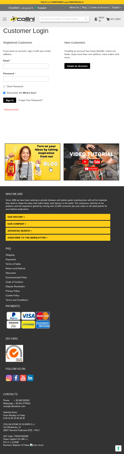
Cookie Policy (12, 295)
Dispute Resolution (15, 286)
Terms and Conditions (17, 300)
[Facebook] (16, 378)
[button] (117, 7)
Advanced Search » (19, 230)
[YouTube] (23, 378)
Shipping (10, 255)
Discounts (11, 273)
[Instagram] (9, 378)
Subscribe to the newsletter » (27, 237)
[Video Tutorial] (91, 179)
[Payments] (28, 329)
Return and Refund (15, 268)
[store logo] (22, 19)
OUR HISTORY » (16, 217)
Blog (84, 7)
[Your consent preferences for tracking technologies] (118, 448)
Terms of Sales (13, 264)
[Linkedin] (30, 378)
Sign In (101, 19)
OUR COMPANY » (17, 224)
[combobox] (64, 19)
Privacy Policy (13, 291)
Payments (11, 259)
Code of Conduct (14, 282)
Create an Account (99, 7)
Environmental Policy (16, 277)
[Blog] (32, 179)
